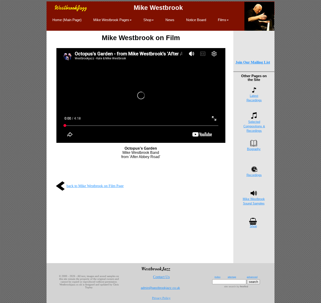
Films (222, 20)
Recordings (254, 175)
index (217, 277)
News (169, 20)
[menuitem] (67, 22)
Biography (254, 149)
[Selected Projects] (254, 118)
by (242, 286)
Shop (253, 226)
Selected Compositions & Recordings (254, 126)
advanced (252, 277)
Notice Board (196, 20)
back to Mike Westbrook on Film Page (95, 186)
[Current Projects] (254, 92)
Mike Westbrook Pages (111, 20)
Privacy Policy (161, 298)
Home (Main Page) (67, 20)
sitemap (232, 277)
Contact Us (161, 277)
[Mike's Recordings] (254, 171)
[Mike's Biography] (253, 145)
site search (230, 286)
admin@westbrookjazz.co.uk (160, 288)
